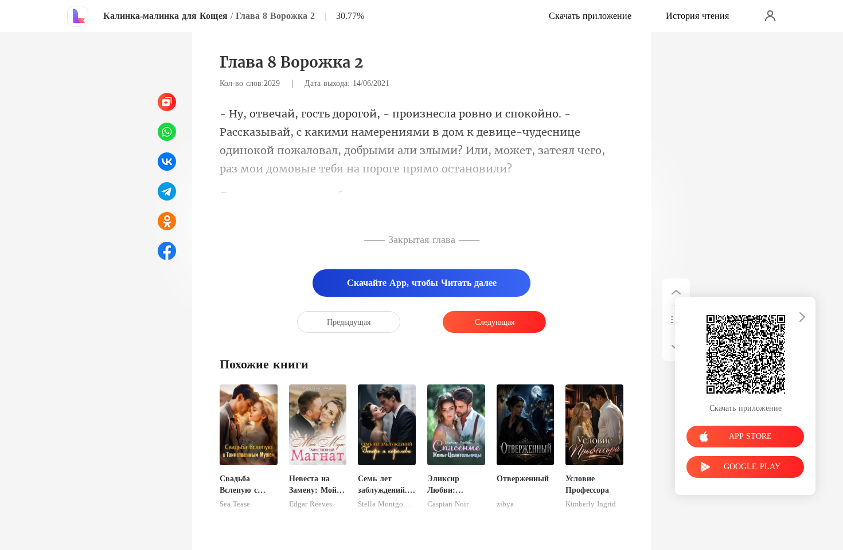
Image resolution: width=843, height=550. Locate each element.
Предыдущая (348, 322)
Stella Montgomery (387, 504)
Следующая (494, 322)
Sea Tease (235, 504)
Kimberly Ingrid (590, 504)
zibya (505, 504)
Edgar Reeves (310, 504)
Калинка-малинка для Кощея (165, 16)
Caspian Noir (448, 504)
